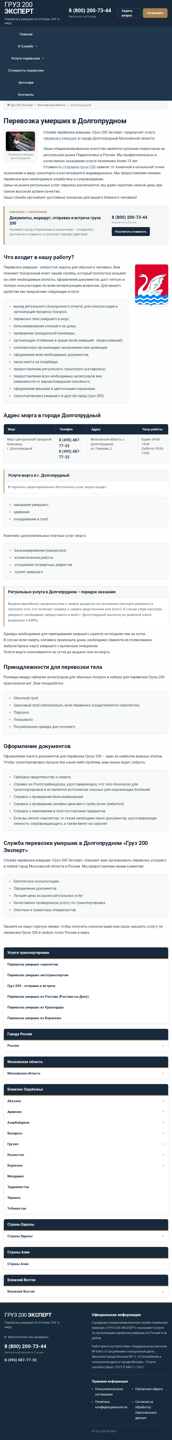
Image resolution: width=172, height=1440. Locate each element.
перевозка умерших (60, 138)
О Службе (25, 46)
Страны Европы (19, 1236)
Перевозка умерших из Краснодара (35, 1007)
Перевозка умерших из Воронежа (34, 1018)
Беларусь (14, 1133)
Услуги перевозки (25, 58)
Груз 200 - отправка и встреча (31, 986)
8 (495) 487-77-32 (20, 1360)
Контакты (26, 95)
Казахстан (15, 1155)
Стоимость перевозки (26, 70)
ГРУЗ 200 (28, 1315)
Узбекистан (16, 1208)
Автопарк (26, 83)
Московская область (23, 1073)
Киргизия (14, 1165)
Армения (14, 1112)
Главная (26, 34)
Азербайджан (18, 1123)
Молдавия (15, 1176)
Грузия (12, 1144)
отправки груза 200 (79, 167)
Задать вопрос (127, 13)
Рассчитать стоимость (130, 231)
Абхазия (14, 1101)
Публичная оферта (149, 1389)
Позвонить (155, 13)
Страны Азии (18, 1264)
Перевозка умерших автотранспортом (37, 975)
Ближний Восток (20, 1291)
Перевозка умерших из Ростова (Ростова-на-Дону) (48, 997)
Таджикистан (18, 1187)
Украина (13, 1198)
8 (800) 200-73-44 (90, 10)
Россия (13, 1046)
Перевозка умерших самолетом (32, 964)
